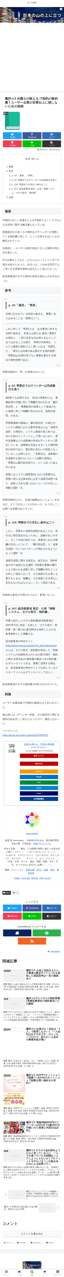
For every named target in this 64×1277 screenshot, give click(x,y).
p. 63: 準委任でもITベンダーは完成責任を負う (34, 180)
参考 (11, 171)
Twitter (17, 878)
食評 (52, 870)
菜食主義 (30, 870)
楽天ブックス (39, 756)
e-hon (39, 793)
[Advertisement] (32, 59)
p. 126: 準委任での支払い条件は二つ (29, 184)
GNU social (44, 878)
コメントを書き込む (32, 1233)
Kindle (39, 777)
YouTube (25, 878)
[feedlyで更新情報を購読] (47, 932)
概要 (11, 166)
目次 (27, 158)
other (7, 893)
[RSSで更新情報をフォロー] (32, 941)
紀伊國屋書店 (39, 799)
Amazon (39, 771)
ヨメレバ (43, 747)
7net (39, 782)
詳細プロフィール (41, 843)
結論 (11, 197)
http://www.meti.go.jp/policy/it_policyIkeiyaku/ (31, 645)
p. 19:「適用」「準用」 (23, 175)
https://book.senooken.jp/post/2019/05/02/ (25, 735)
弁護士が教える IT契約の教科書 (39, 744)
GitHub (34, 878)
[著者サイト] (17, 932)
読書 (46, 870)
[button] (57, 654)
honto (39, 788)
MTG (39, 870)
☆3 (16, 893)
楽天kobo (39, 764)
